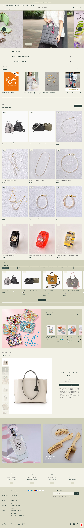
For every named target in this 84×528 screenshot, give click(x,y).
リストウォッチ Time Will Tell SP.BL (9, 255)
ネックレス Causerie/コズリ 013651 (63, 180)
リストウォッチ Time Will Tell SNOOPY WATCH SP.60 (67, 255)
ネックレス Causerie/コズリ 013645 (63, 143)
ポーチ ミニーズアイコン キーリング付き (60, 337)
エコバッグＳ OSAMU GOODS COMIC (50, 337)
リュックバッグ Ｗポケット (7, 143)
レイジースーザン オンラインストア (35, 523)
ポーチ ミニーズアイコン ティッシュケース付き (71, 338)
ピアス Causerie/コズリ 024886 (9, 218)
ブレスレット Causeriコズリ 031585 (63, 218)
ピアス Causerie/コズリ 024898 (9, 180)
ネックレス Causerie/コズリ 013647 (36, 180)
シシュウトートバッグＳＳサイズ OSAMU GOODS (49, 291)
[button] (74, 7)
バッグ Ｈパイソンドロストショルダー (36, 143)
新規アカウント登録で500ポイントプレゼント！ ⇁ (42, 2)
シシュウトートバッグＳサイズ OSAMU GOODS (71, 291)
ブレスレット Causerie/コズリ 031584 (37, 218)
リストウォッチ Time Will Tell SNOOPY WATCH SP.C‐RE (40, 255)
